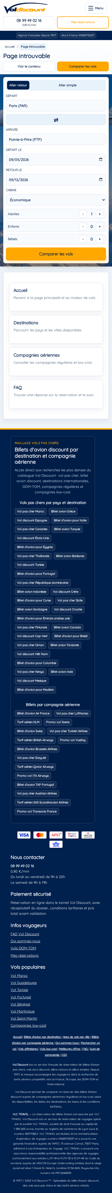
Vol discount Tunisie (30, 565)
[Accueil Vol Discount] (25, 8)
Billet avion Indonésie (31, 592)
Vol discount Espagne (32, 520)
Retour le (14, 170)
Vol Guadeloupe (24, 982)
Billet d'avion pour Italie (70, 520)
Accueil (10, 46)
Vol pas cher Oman (30, 645)
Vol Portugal (21, 997)
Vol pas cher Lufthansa (72, 713)
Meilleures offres (70, 1049)
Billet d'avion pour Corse (34, 600)
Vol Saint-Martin (24, 1018)
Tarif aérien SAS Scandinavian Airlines (42, 802)
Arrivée (12, 129)
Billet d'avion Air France (33, 713)
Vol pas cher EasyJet (31, 758)
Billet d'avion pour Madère (35, 690)
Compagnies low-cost (28, 1025)
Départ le (13, 150)
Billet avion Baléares (70, 556)
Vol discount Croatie (68, 609)
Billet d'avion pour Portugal (36, 574)
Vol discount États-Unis (33, 538)
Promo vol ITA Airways (33, 776)
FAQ (85, 1049)
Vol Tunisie (19, 989)
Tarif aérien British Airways (35, 740)
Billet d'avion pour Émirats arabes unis (43, 618)
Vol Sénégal (20, 1004)
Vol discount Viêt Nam (32, 654)
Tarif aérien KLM (28, 722)
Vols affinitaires (28, 1049)
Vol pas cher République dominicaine (42, 583)
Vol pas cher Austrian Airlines (37, 793)
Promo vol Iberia (58, 722)
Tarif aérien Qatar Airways (35, 767)
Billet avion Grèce (63, 511)
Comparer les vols (83, 66)
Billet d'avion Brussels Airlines (37, 749)
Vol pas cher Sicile (70, 600)
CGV (64, 1055)
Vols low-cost (49, 1049)
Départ (11, 96)
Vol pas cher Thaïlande (33, 556)
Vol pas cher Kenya (30, 672)
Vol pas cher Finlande (32, 627)
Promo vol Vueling (73, 740)
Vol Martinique (23, 1011)
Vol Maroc (19, 975)
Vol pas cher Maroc (30, 511)
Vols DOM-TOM (23, 948)
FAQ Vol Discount (25, 934)
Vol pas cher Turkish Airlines (68, 731)
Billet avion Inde (62, 672)
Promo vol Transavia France (37, 811)
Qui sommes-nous (25, 941)
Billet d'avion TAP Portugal (35, 785)
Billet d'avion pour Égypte (35, 547)
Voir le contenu (29, 66)
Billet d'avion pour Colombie (36, 663)
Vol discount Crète (65, 592)
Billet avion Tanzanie (65, 645)
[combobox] (56, 105)
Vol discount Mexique (31, 681)
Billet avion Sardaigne (32, 609)
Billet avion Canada (67, 627)
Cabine (11, 190)
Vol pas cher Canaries (32, 529)
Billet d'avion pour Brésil (71, 636)
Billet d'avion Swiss (30, 731)
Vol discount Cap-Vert (32, 636)
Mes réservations (83, 22)
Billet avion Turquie (67, 529)
